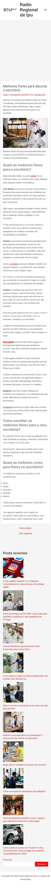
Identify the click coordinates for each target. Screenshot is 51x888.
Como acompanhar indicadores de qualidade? (24, 791)
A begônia (7, 407)
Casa (5, 95)
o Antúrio (14, 264)
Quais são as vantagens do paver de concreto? (25, 765)
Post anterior (25, 528)
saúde (33, 176)
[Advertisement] (25, 46)
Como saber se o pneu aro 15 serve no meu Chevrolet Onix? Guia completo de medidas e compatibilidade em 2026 (23, 851)
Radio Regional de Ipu (29, 10)
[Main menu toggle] (45, 10)
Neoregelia (8, 342)
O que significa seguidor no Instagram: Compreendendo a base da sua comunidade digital (23, 584)
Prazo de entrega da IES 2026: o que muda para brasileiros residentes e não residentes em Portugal (25, 616)
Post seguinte (25, 534)
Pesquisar (7, 859)
